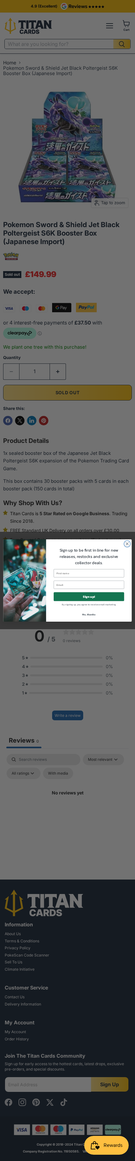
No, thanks (88, 614)
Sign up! (89, 596)
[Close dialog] (127, 544)
